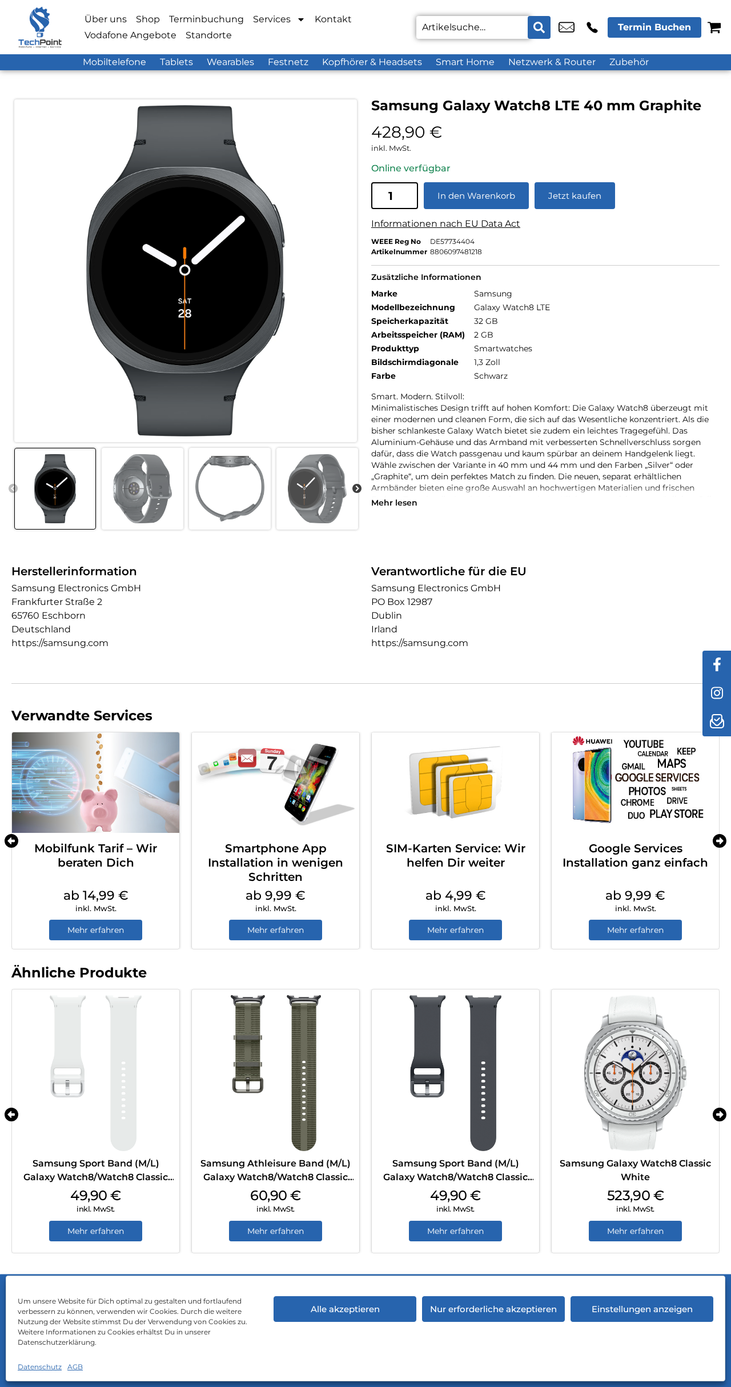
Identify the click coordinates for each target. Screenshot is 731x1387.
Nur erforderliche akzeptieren (493, 1309)
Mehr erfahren (95, 930)
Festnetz (288, 62)
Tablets (176, 62)
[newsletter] (716, 722)
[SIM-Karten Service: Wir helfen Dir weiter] (455, 782)
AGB (75, 1366)
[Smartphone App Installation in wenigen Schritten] (275, 782)
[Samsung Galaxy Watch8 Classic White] (635, 1073)
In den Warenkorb (476, 195)
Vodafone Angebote (130, 35)
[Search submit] (539, 27)
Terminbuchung (206, 19)
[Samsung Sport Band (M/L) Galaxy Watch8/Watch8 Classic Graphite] (455, 1073)
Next (357, 489)
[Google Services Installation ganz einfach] (635, 782)
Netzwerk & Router (552, 62)
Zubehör (629, 62)
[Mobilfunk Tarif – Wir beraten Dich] (95, 782)
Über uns (106, 19)
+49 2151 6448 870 (592, 27)
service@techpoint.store (566, 27)
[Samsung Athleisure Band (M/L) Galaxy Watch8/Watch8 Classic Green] (276, 1073)
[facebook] (716, 665)
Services (272, 19)
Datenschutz (40, 1366)
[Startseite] (40, 27)
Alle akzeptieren (345, 1309)
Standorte (209, 35)
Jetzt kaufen (574, 195)
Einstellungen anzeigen (642, 1309)
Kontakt (333, 19)
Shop (148, 19)
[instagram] (716, 693)
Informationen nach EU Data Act (445, 223)
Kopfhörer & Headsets (372, 62)
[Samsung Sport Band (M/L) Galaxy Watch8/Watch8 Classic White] (96, 1073)
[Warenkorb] (714, 27)
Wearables (230, 62)
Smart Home (465, 62)
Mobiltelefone (114, 62)
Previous (13, 489)
